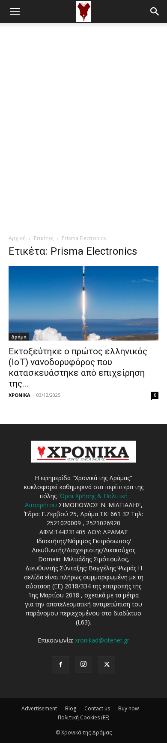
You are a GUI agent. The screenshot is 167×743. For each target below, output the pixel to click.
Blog (70, 708)
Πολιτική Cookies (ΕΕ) (83, 717)
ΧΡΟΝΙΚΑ (19, 395)
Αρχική (17, 238)
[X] (106, 664)
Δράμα (19, 337)
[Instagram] (83, 664)
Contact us (97, 708)
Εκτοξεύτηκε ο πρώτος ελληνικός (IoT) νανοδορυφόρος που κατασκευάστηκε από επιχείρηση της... (78, 367)
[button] (14, 11)
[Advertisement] (83, 111)
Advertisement (39, 708)
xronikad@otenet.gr (102, 640)
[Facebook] (60, 664)
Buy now (128, 708)
